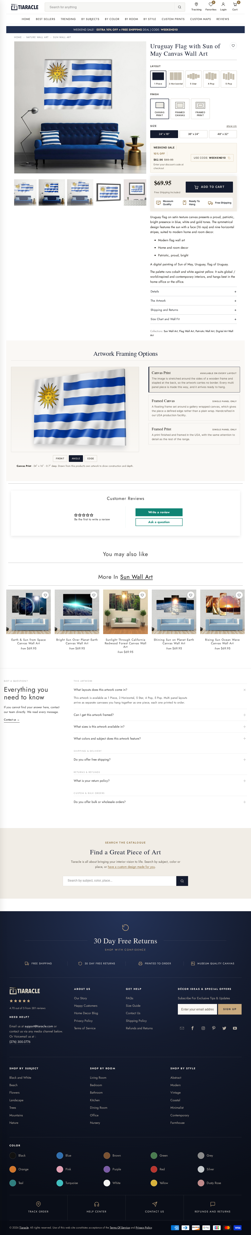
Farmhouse (177, 1122)
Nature (13, 1122)
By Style (150, 19)
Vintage (175, 1092)
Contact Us (133, 1013)
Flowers (14, 1092)
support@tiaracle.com (39, 1026)
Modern (175, 1085)
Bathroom (96, 1092)
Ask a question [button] (159, 522)
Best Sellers (45, 19)
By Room (131, 19)
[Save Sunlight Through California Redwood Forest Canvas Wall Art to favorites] (142, 595)
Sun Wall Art (62, 37)
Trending (68, 19)
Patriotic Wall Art (205, 331)
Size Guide (133, 1005)
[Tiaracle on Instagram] (203, 1028)
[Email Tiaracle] (182, 1028)
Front (60, 458)
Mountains (16, 1115)
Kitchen (95, 1100)
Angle (76, 458)
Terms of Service (84, 1028)
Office (94, 1115)
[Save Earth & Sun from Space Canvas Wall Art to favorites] (45, 595)
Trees (12, 1107)
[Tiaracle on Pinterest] (214, 1028)
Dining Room (98, 1107)
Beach (13, 1085)
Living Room (98, 1077)
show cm (231, 126)
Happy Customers (85, 1005)
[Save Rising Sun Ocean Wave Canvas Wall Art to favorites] (239, 595)
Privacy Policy (83, 1020)
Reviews (222, 19)
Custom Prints (173, 19)
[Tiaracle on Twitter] (224, 1028)
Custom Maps (200, 19)
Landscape (16, 1100)
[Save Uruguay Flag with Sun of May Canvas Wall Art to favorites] (233, 45)
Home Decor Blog (86, 1013)
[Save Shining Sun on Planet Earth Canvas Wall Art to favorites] (190, 595)
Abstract (175, 1077)
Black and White (20, 1077)
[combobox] (109, 7)
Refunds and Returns (139, 1028)
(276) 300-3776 (19, 1041)
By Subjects (90, 19)
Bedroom (96, 1085)
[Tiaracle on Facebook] (192, 1028)
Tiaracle (23, 1228)
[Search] (179, 7)
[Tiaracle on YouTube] (235, 1028)
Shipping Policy (136, 1020)
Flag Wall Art (186, 331)
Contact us (12, 720)
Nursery (95, 1122)
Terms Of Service (120, 1228)
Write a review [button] (159, 512)
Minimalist (177, 1107)
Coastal (175, 1100)
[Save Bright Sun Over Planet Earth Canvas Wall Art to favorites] (93, 595)
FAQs (129, 998)
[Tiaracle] (24, 7)
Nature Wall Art (37, 37)
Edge (90, 458)
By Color (112, 19)
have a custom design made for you (131, 867)
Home (26, 19)
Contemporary (179, 1115)
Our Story (80, 998)
